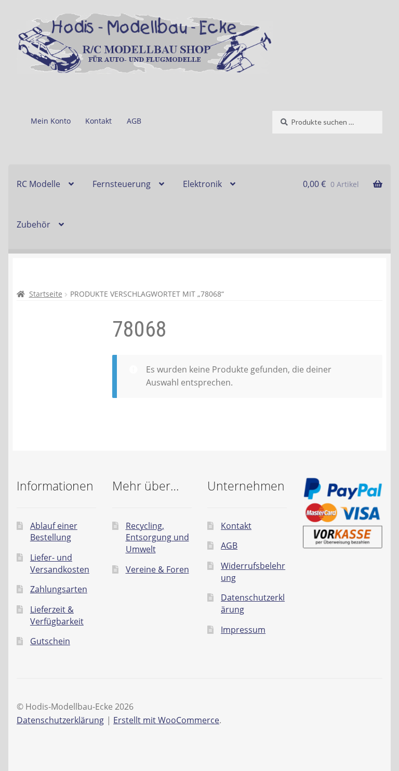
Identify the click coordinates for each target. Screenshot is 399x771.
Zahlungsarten (58, 589)
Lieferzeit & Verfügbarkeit (57, 615)
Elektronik (202, 184)
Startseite (45, 294)
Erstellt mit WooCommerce (166, 720)
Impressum (243, 629)
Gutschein (50, 641)
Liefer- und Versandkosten (59, 563)
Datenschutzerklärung (60, 720)
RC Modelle (38, 184)
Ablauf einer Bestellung (53, 531)
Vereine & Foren (157, 569)
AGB (134, 121)
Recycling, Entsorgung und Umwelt (157, 537)
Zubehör (33, 224)
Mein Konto (51, 121)
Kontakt (98, 121)
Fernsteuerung (121, 184)
